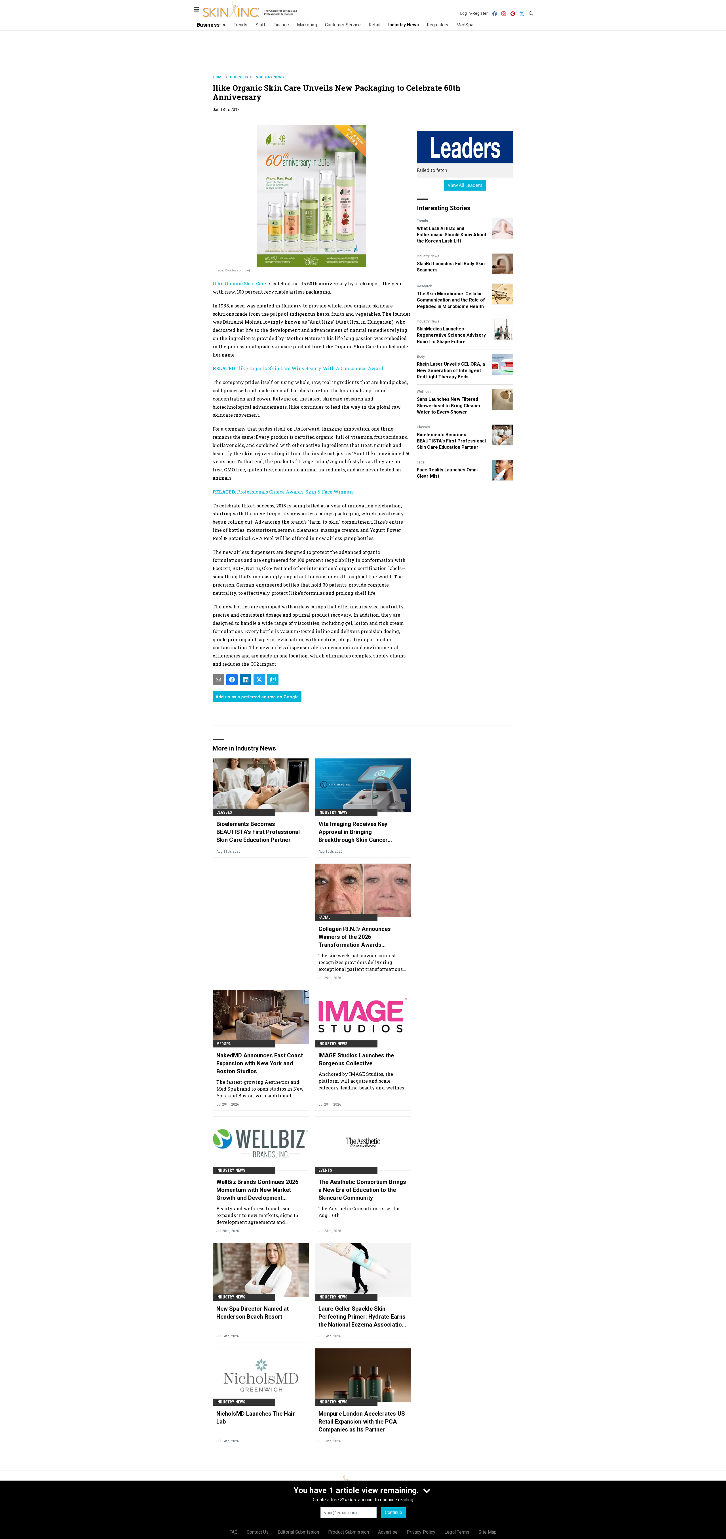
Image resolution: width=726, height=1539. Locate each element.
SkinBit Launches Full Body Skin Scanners (451, 267)
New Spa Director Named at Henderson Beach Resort (252, 1312)
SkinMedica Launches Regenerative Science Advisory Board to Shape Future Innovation (451, 335)
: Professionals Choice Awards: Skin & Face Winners (283, 492)
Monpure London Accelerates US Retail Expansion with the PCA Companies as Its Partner (361, 1421)
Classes (423, 427)
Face (421, 462)
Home (218, 77)
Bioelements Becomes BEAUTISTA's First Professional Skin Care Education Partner (451, 441)
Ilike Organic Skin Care (239, 283)
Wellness (424, 392)
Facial (324, 917)
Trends (422, 221)
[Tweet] (259, 679)
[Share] (232, 679)
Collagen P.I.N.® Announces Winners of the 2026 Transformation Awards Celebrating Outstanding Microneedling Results (354, 937)
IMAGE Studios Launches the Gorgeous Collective (356, 1059)
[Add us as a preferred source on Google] (272, 679)
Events (325, 1170)
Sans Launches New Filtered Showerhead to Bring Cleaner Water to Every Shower (449, 406)
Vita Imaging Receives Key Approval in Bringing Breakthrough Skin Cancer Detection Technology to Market (360, 832)
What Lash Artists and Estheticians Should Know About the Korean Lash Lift (451, 235)
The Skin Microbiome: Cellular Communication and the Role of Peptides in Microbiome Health (451, 300)
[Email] (218, 679)
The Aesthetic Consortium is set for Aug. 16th (359, 1211)
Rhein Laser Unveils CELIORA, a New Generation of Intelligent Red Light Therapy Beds (451, 370)
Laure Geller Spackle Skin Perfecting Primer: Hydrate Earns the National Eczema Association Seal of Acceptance (362, 1317)
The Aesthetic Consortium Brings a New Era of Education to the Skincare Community (362, 1190)
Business (239, 77)
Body (421, 357)
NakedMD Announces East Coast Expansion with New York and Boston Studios (259, 1063)
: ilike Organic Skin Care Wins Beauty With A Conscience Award (298, 368)
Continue (393, 1512)
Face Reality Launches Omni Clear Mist (447, 473)
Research (424, 286)
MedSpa (223, 1044)
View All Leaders (465, 185)
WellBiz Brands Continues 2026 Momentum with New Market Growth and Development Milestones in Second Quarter (257, 1190)
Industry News (269, 77)
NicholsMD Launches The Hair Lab (255, 1417)
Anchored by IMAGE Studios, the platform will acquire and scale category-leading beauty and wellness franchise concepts (362, 1081)
